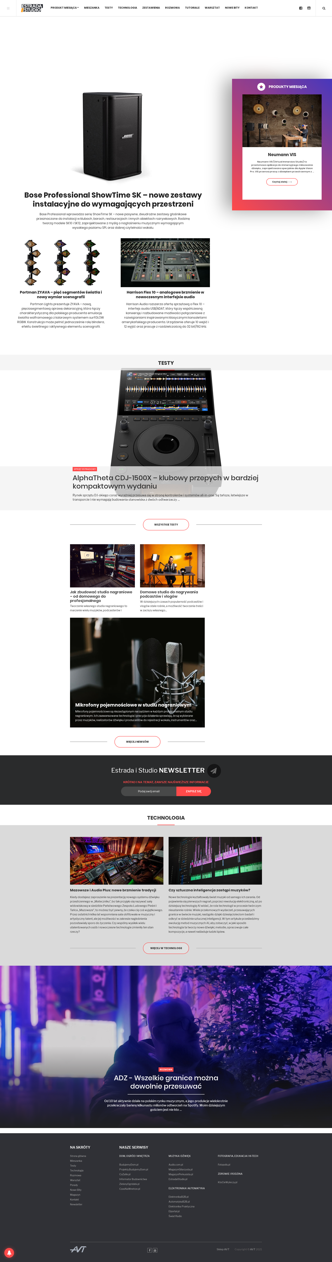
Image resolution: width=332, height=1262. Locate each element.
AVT (252, 1249)
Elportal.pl (174, 1211)
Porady (74, 1185)
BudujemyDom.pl (128, 1164)
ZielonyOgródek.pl (129, 1183)
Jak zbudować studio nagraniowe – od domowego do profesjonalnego (101, 596)
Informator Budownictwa (133, 1179)
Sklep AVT (223, 1249)
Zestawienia (151, 8)
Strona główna (78, 1155)
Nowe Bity (232, 8)
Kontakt (251, 8)
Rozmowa (172, 8)
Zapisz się (193, 791)
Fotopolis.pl (224, 1164)
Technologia (127, 8)
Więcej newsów (137, 742)
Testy (109, 8)
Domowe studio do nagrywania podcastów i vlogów (169, 594)
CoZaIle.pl (124, 1174)
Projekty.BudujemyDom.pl (133, 1169)
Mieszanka (91, 8)
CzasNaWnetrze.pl (129, 1188)
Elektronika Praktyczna (182, 1206)
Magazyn (75, 1194)
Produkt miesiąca (64, 8)
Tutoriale (192, 8)
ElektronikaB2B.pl (178, 1196)
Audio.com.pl (176, 1164)
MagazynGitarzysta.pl (180, 1169)
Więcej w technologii (166, 948)
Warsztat (212, 8)
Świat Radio (175, 1216)
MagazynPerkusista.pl (181, 1174)
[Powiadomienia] (9, 1253)
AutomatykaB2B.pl (179, 1201)
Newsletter (76, 1204)
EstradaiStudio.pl (178, 1179)
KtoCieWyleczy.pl (227, 1182)
